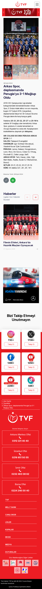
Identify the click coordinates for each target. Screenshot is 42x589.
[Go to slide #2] (16, 72)
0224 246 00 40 (20, 491)
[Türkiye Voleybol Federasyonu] (21, 4)
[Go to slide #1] (7, 72)
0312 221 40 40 (20, 441)
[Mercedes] (21, 285)
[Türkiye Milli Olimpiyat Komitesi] (20, 563)
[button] (38, 12)
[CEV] (25, 570)
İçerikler (7, 403)
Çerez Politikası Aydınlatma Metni (20, 587)
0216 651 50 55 (20, 457)
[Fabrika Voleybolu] (6, 563)
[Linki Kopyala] (6, 180)
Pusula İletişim (27, 581)
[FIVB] (28, 563)
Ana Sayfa (7, 401)
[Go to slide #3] (25, 72)
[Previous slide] (5, 41)
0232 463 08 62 (20, 474)
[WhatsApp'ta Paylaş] (13, 180)
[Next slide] (37, 41)
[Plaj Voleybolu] (13, 563)
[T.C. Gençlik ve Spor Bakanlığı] (17, 570)
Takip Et (11, 344)
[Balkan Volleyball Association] (35, 563)
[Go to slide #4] (34, 72)
